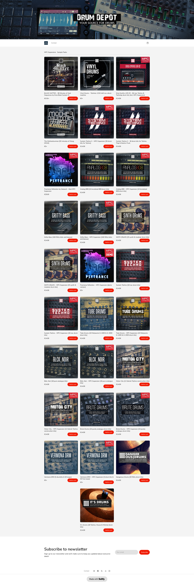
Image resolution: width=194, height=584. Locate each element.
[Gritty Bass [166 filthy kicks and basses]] (61, 217)
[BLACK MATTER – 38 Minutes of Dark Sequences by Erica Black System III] (61, 73)
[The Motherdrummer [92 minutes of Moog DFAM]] (61, 121)
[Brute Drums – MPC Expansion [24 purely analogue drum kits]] (133, 409)
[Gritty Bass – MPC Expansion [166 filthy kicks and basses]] (97, 217)
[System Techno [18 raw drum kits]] (133, 265)
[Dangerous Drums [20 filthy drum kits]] (133, 457)
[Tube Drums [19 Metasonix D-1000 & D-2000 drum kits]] (97, 313)
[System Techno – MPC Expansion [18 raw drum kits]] (61, 313)
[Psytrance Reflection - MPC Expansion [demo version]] (97, 265)
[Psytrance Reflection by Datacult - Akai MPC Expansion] (61, 169)
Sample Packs (62, 52)
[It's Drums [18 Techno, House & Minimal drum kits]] (97, 505)
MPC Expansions (50, 52)
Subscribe (144, 552)
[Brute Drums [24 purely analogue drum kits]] (97, 409)
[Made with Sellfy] (97, 579)
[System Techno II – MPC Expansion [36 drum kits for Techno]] (97, 121)
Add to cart (72, 98)
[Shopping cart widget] (148, 43)
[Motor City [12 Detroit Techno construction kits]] (133, 361)
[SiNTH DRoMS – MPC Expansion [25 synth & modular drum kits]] (61, 265)
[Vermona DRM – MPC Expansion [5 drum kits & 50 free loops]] (97, 457)
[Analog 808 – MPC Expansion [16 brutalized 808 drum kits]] (133, 169)
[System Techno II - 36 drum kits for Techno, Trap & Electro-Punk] (133, 121)
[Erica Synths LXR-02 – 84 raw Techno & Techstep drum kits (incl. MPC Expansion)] (133, 73)
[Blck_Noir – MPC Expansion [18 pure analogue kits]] (97, 361)
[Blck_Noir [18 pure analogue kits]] (61, 361)
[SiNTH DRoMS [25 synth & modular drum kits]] (133, 217)
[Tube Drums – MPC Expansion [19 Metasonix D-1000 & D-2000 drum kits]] (133, 313)
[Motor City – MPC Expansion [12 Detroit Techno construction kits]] (61, 409)
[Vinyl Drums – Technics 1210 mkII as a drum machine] (97, 73)
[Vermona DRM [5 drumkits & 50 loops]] (61, 457)
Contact (54, 43)
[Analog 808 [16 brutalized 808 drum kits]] (97, 169)
